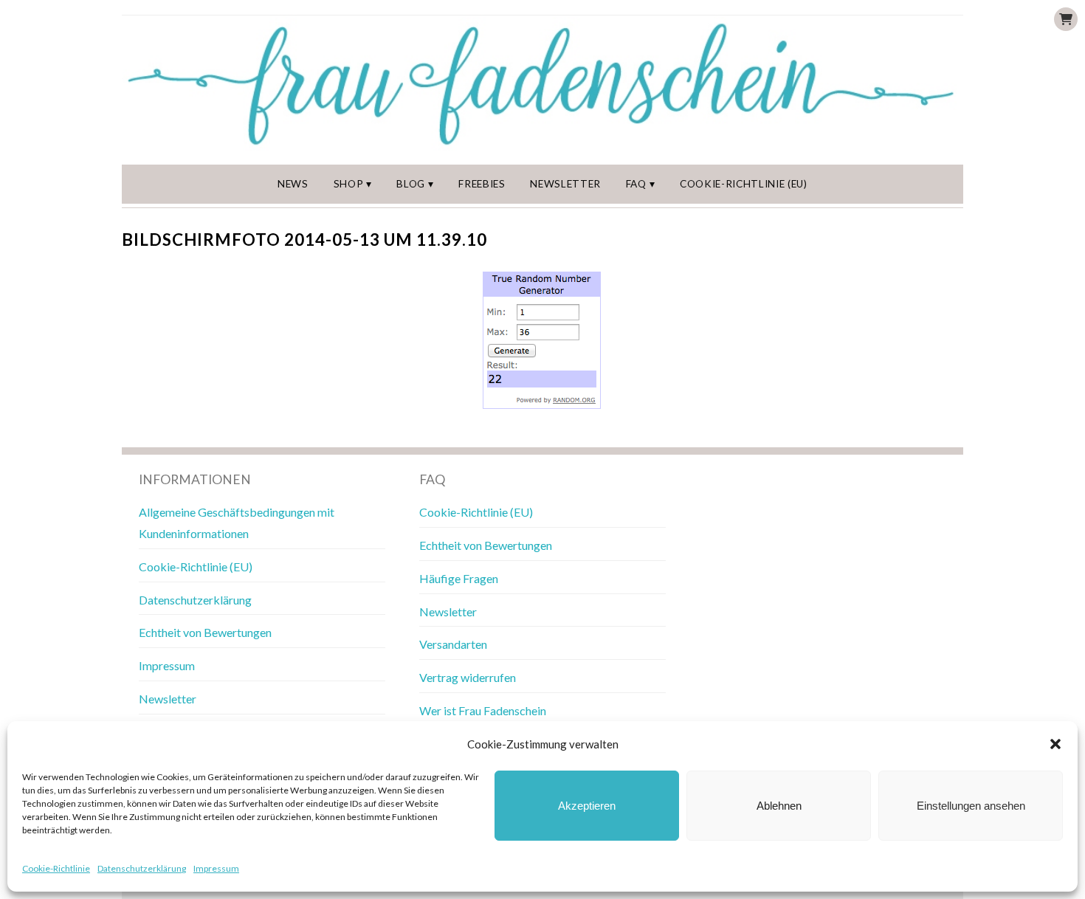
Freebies (481, 184)
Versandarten (453, 644)
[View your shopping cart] (1066, 19)
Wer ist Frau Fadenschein (482, 710)
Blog (410, 184)
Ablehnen (779, 805)
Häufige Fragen (458, 578)
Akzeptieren (587, 805)
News (293, 184)
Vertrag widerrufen (467, 677)
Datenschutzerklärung (141, 868)
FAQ (636, 184)
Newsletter (565, 184)
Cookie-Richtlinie (56, 868)
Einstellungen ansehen (971, 805)
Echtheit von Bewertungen (205, 632)
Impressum (216, 868)
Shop (349, 184)
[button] (1055, 744)
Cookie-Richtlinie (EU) (743, 184)
